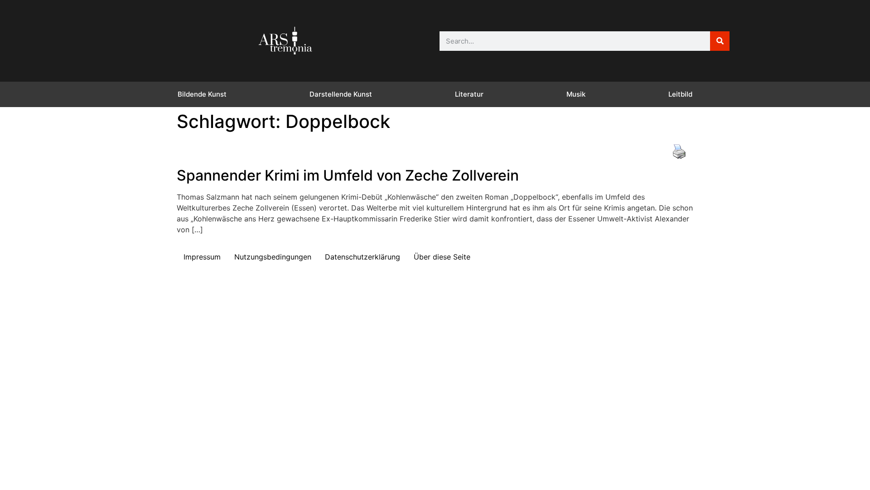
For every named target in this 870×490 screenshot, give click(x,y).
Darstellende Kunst (340, 94)
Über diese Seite (442, 256)
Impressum (202, 256)
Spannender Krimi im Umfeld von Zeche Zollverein (348, 175)
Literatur (469, 94)
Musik (575, 94)
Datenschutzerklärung (362, 256)
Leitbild (680, 94)
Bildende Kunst (202, 94)
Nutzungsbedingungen (272, 256)
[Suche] (720, 41)
